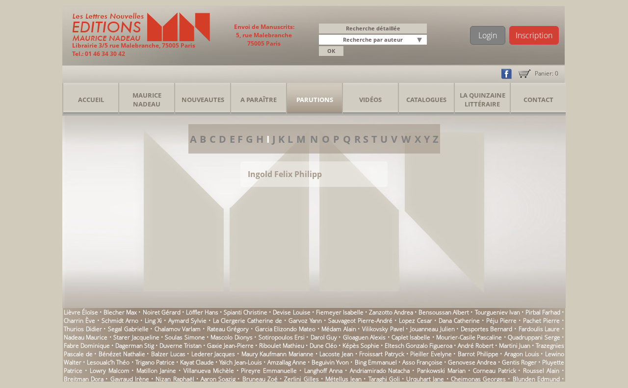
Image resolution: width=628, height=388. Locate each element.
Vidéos (370, 99)
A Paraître (258, 99)
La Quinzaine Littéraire (482, 99)
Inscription (534, 35)
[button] (421, 40)
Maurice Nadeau (146, 99)
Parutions (314, 99)
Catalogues (426, 99)
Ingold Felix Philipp (285, 174)
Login (487, 35)
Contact (538, 99)
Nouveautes (203, 99)
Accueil (91, 99)
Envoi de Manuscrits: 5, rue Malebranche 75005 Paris (264, 35)
